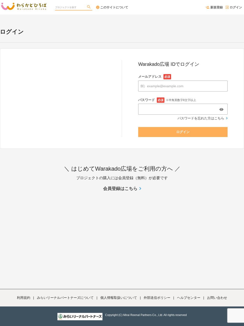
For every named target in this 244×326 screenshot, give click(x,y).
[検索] (89, 7)
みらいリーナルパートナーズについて (65, 298)
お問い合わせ (217, 298)
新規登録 (216, 7)
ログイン (236, 7)
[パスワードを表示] (221, 109)
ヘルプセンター (188, 298)
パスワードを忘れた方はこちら (201, 118)
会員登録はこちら (120, 188)
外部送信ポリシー (157, 298)
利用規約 (23, 298)
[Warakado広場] (24, 5)
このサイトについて (114, 7)
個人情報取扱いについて (118, 298)
